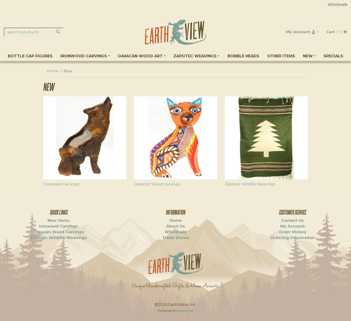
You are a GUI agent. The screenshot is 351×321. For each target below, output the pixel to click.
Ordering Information (292, 237)
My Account (292, 226)
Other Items (281, 56)
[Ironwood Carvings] (84, 137)
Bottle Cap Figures (30, 56)
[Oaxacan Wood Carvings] (175, 137)
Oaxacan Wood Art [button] (140, 56)
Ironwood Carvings (61, 184)
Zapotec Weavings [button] (195, 56)
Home (52, 71)
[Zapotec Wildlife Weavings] (266, 137)
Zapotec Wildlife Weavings (249, 184)
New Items (58, 220)
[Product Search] (58, 31)
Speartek (185, 310)
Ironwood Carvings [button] (83, 56)
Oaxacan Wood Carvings (157, 184)
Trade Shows (175, 237)
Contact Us (292, 220)
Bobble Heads (243, 56)
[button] (302, 32)
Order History (293, 232)
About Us (175, 226)
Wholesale (337, 4)
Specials (333, 56)
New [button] (308, 56)
